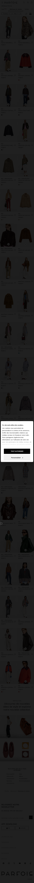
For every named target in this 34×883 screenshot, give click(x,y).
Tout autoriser (17, 451)
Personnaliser (16, 457)
